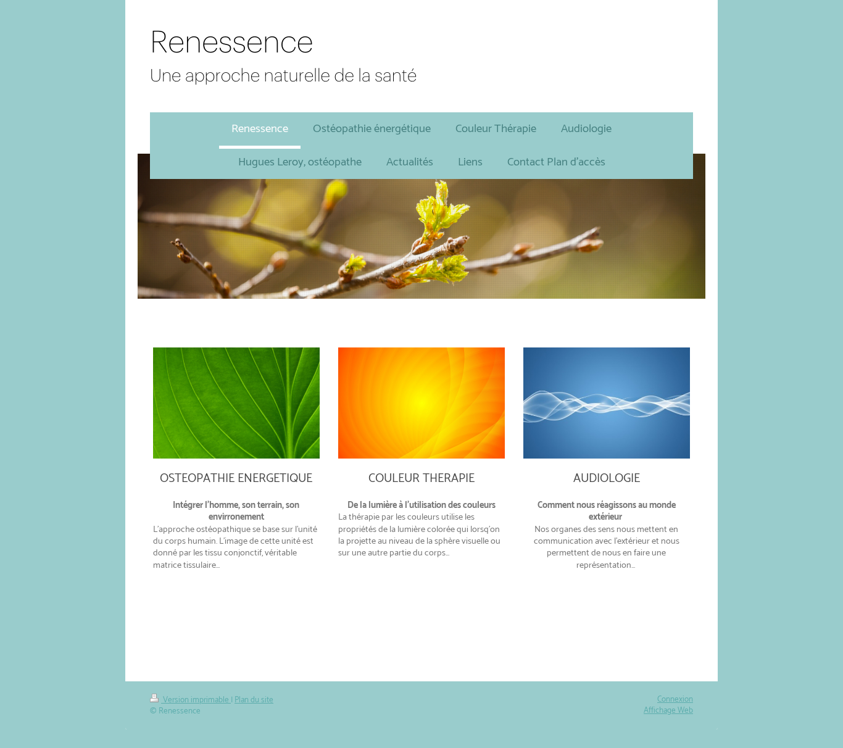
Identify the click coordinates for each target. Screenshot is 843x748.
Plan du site (254, 700)
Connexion (675, 699)
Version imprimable (196, 700)
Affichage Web (668, 710)
